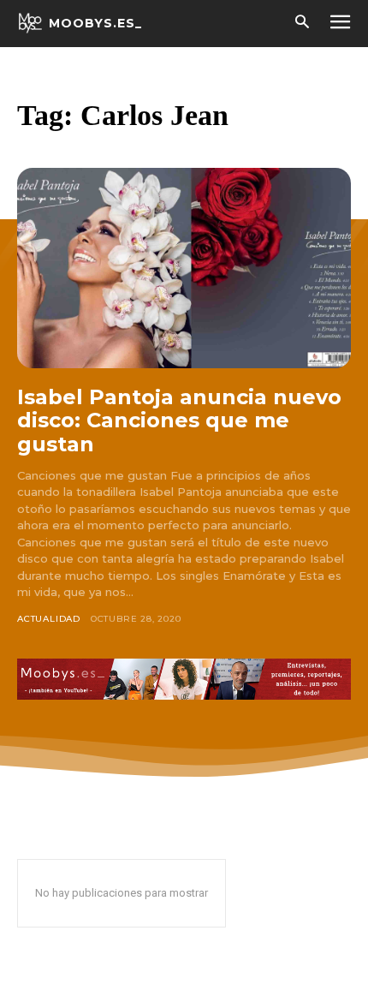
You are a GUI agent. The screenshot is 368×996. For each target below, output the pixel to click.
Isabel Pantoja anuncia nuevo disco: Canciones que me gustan (179, 420)
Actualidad (48, 618)
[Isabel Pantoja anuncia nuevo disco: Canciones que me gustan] (184, 268)
